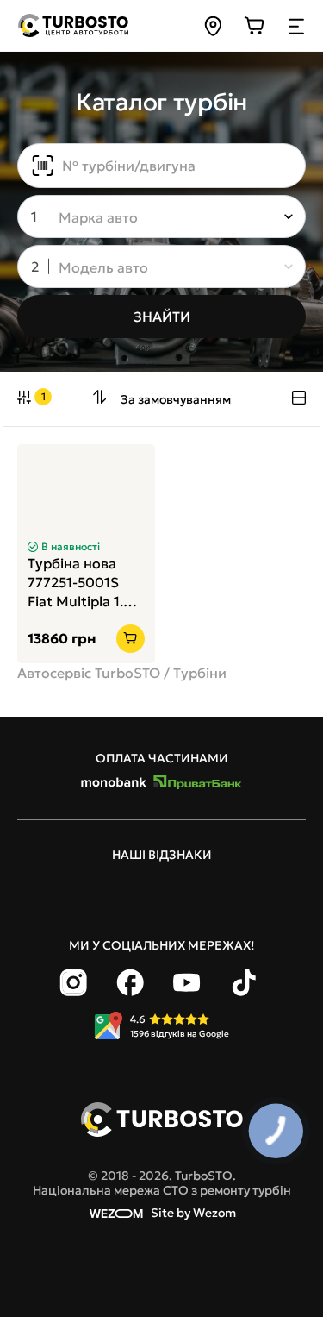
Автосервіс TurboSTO (88, 672)
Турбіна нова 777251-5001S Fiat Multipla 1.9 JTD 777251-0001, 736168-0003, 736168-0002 (85, 583)
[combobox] (149, 218)
